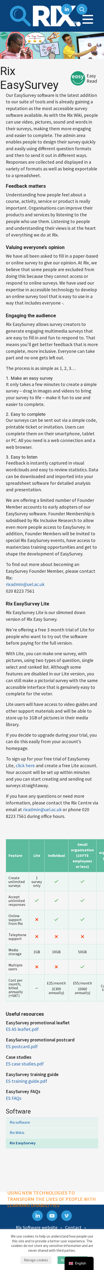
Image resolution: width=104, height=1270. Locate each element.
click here (25, 765)
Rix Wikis (17, 1132)
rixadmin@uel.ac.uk (25, 584)
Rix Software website (37, 1227)
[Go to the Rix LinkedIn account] (37, 1215)
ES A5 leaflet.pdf (22, 1029)
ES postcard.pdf (22, 1046)
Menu (75, 22)
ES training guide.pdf (26, 1081)
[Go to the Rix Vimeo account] (66, 1215)
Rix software (20, 1122)
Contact (73, 1227)
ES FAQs (13, 1098)
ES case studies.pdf (25, 1064)
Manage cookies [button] (36, 1260)
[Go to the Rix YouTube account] (52, 1215)
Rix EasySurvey (23, 1142)
